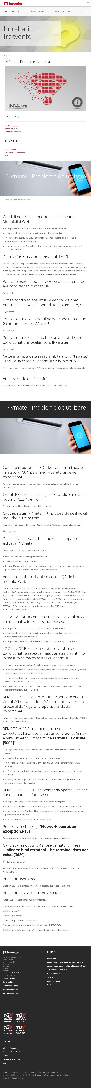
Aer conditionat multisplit (57, 970)
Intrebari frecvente (12, 126)
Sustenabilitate (8, 982)
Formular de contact (10, 986)
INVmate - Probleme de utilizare (18, 200)
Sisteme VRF (51, 977)
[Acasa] (13, 3)
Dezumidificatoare (54, 981)
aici (46, 556)
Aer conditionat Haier (11, 989)
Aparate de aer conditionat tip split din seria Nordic (66, 966)
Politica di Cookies (17, 1078)
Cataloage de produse (11, 1059)
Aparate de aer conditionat (15, 152)
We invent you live (11, 129)
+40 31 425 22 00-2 (12, 973)
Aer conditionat (10, 150)
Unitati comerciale (54, 973)
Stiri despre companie (13, 131)
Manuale (6, 1055)
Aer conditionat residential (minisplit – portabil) (65, 962)
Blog (4, 1063)
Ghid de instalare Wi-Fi (11, 1052)
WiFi (6, 155)
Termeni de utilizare (35, 1075)
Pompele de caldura (55, 958)
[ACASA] (6, 11)
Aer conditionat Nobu (11, 993)
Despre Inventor (9, 978)
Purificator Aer (52, 985)
